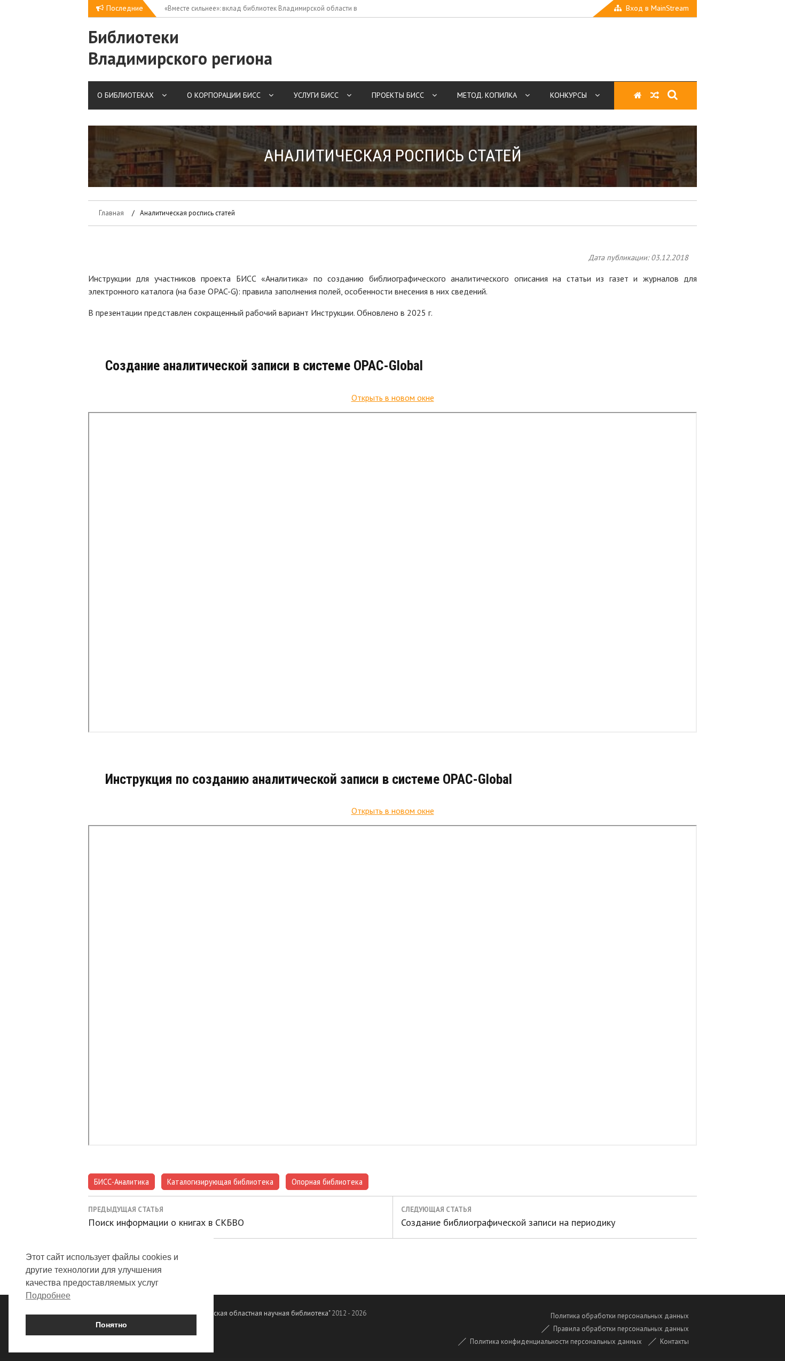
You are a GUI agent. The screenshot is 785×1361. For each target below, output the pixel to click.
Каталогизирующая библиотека (220, 1182)
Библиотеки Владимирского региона (180, 47)
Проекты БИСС (398, 95)
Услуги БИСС (316, 95)
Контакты (674, 1341)
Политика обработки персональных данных (620, 1315)
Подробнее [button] (48, 1295)
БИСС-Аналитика (121, 1182)
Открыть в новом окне (392, 397)
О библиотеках (125, 95)
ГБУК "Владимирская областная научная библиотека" (247, 1313)
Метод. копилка (487, 95)
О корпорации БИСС (224, 95)
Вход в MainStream (657, 8)
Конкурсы (568, 95)
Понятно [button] (111, 1324)
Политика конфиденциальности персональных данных (556, 1341)
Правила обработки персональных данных (621, 1328)
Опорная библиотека (327, 1182)
